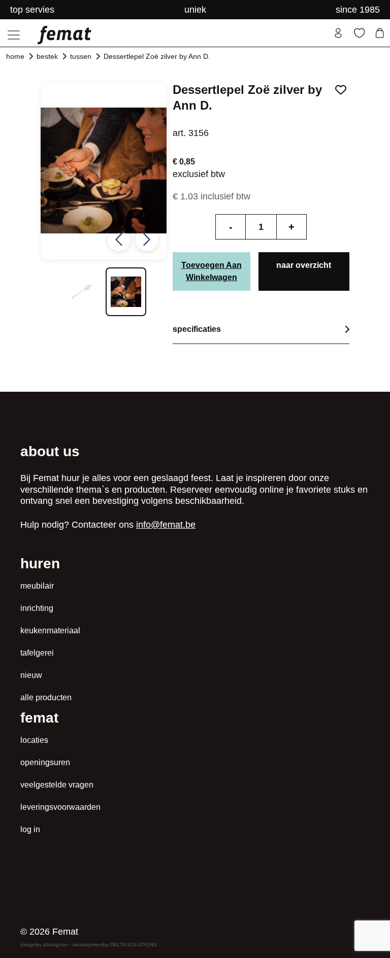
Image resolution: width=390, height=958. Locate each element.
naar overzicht (303, 265)
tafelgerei (37, 652)
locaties (34, 740)
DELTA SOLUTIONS (133, 944)
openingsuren (45, 762)
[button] (81, 291)
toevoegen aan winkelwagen (211, 271)
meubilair (37, 585)
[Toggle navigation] (13, 35)
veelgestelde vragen (56, 784)
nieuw (31, 675)
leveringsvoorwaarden (60, 807)
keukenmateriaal (50, 630)
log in (30, 829)
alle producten (46, 697)
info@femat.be (166, 525)
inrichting (36, 608)
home (15, 56)
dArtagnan (55, 944)
